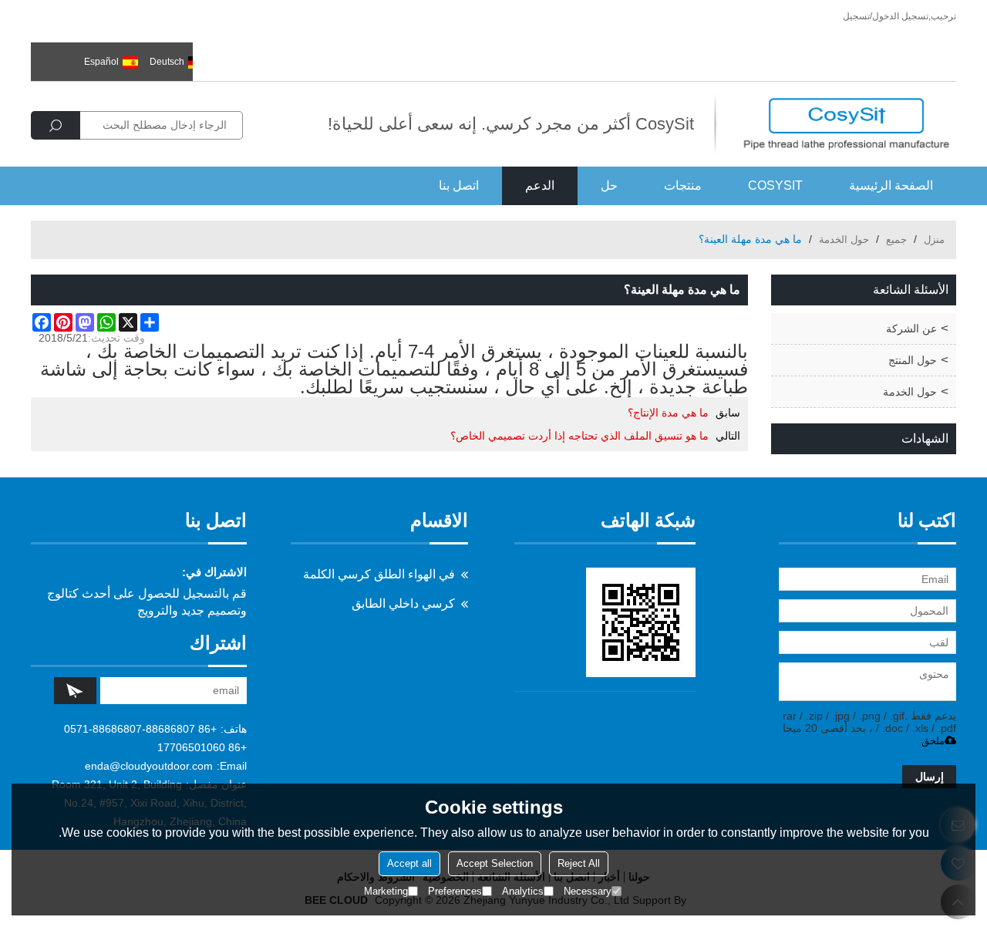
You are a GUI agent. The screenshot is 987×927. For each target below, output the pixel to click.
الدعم (539, 185)
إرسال (929, 776)
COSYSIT (775, 185)
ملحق (933, 741)
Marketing (386, 891)
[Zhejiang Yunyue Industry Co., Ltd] (846, 124)
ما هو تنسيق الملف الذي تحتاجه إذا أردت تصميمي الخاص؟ (579, 436)
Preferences (455, 891)
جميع (896, 239)
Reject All (579, 863)
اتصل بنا (459, 185)
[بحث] (55, 125)
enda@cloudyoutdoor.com (149, 766)
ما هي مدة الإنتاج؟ (668, 412)
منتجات (683, 185)
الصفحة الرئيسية (891, 185)
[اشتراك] (75, 690)
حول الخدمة (844, 239)
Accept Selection (494, 863)
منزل (934, 239)
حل (609, 185)
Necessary (587, 891)
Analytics (523, 891)
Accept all (409, 863)
